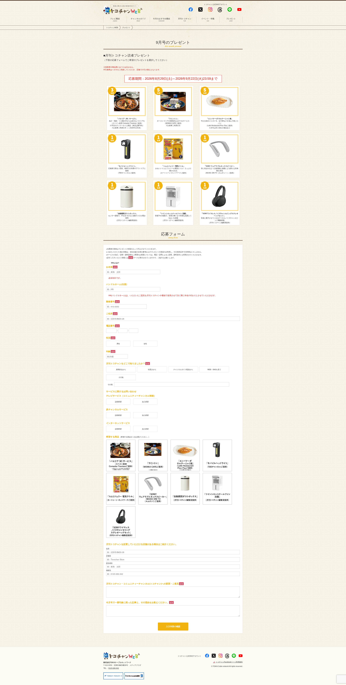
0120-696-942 (113, 668)
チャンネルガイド (138, 19)
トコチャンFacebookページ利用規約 (229, 662)
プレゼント (231, 19)
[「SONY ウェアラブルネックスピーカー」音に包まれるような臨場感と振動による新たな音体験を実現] (153, 489)
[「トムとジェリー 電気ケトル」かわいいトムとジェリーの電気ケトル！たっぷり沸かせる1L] (121, 489)
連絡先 (108, 570)
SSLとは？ (115, 263)
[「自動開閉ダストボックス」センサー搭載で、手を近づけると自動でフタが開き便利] (185, 489)
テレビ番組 (115, 19)
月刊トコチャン (184, 19)
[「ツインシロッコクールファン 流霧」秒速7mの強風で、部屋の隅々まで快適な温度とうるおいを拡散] (217, 489)
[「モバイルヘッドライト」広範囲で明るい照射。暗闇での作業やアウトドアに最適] (217, 455)
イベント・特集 (207, 19)
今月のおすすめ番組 (161, 19)
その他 (110, 384)
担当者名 (109, 563)
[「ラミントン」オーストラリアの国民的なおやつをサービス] (153, 455)
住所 (107, 548)
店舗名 (108, 556)
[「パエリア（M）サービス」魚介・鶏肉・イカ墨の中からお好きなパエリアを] (121, 455)
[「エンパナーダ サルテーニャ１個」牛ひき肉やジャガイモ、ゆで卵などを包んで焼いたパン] (185, 455)
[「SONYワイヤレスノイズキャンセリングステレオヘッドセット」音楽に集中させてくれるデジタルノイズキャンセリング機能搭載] (121, 522)
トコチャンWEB (112, 28)
